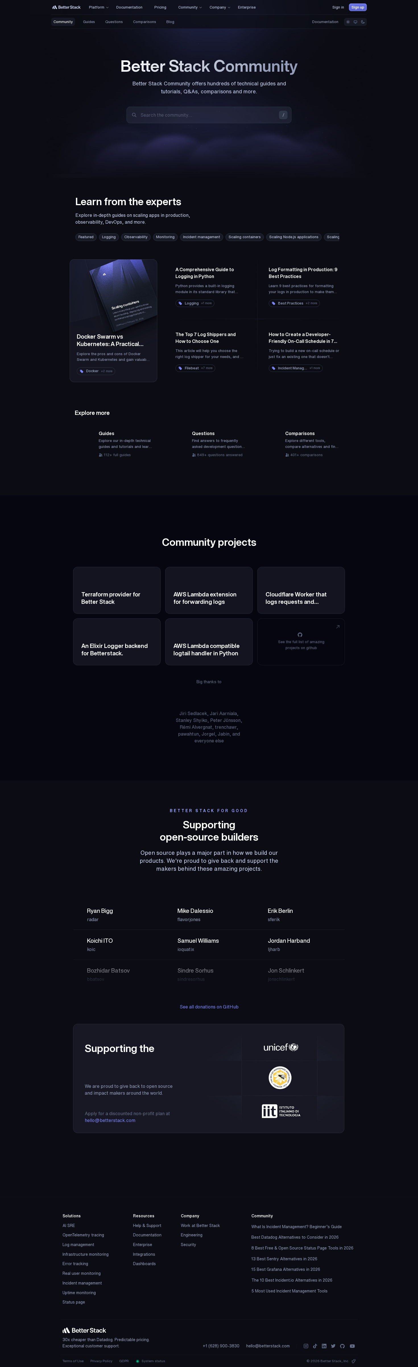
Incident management (201, 237)
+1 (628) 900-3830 (221, 1346)
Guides (89, 22)
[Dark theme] (362, 21)
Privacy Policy (101, 1361)
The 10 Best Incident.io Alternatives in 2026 (291, 1280)
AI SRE (69, 1226)
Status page (74, 1302)
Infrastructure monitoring (86, 1254)
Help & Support (147, 1226)
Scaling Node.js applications (293, 237)
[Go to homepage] (66, 7)
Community (63, 22)
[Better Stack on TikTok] (315, 1346)
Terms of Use (73, 1361)
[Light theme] (348, 21)
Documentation (325, 22)
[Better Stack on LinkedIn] (324, 1346)
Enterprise (142, 1245)
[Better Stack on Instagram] (306, 1346)
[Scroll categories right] (322, 237)
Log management (78, 1245)
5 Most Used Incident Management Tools (289, 1291)
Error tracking (75, 1264)
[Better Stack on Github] (342, 1346)
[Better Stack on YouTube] (352, 1346)
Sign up (357, 7)
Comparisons (144, 22)
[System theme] (355, 21)
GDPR (124, 1361)
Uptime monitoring (79, 1293)
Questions (114, 22)
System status (153, 1361)
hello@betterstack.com (110, 1120)
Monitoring (165, 237)
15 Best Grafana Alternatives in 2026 (285, 1269)
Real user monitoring (82, 1273)
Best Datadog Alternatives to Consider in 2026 (295, 1237)
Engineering (191, 1235)
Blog (170, 22)
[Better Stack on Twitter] (333, 1346)
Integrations (144, 1254)
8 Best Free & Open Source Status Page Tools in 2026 (302, 1248)
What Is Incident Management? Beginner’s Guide (296, 1227)
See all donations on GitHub (209, 1006)
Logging (109, 237)
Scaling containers (245, 237)
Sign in (338, 7)
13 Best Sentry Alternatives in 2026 (284, 1259)
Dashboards (144, 1264)
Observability (136, 237)
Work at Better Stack (200, 1226)
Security (188, 1245)
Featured (86, 237)
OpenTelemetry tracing (83, 1235)
